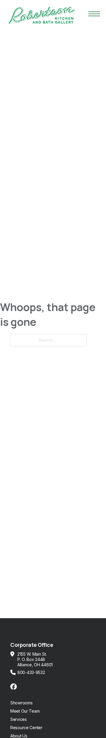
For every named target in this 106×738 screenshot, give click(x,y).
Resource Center (26, 727)
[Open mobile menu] (94, 14)
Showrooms (21, 702)
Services (18, 719)
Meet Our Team (24, 711)
